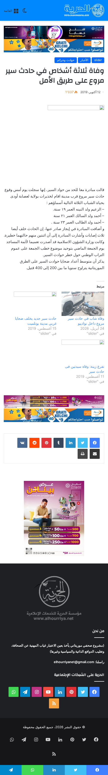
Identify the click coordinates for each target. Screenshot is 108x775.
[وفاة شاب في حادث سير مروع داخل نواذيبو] (83, 304)
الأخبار (84, 60)
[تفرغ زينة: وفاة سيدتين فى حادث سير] (83, 352)
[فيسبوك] (95, 443)
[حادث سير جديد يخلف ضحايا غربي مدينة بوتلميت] (35, 304)
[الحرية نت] (84, 10)
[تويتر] (83, 443)
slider (98, 60)
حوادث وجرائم (65, 60)
